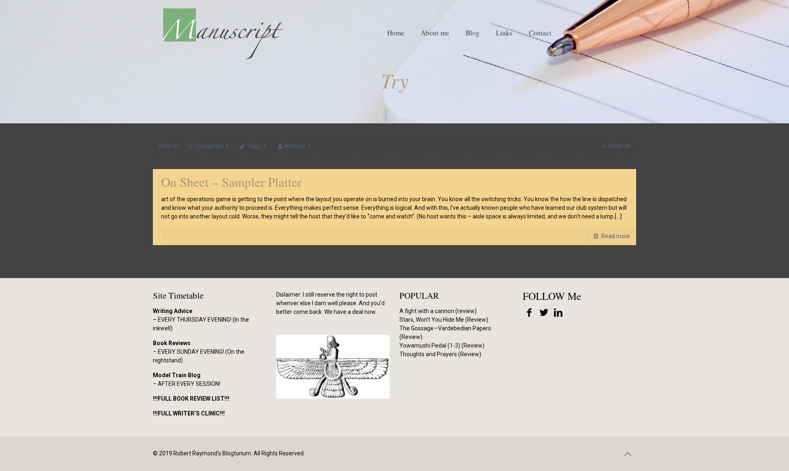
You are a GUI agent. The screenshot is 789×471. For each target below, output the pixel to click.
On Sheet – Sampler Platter (231, 181)
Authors (294, 146)
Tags (254, 146)
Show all (619, 146)
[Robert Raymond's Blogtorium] (222, 33)
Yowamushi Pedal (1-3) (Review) (441, 345)
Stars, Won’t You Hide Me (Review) (443, 319)
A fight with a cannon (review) (438, 311)
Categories (209, 146)
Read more (615, 236)
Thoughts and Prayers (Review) (440, 354)
